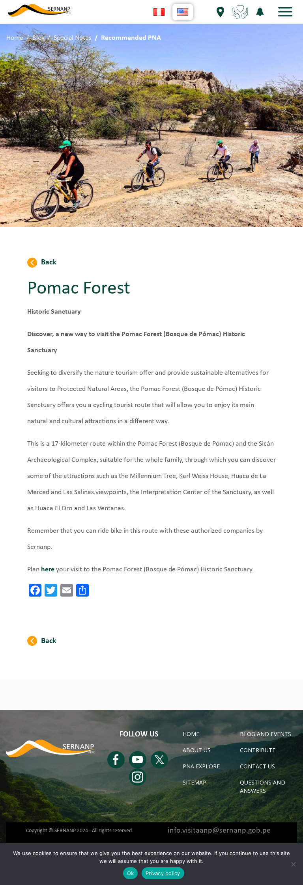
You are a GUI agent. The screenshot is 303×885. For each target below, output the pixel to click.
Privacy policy (163, 873)
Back (48, 262)
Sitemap (194, 782)
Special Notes (73, 38)
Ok (130, 873)
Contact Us (257, 766)
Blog (38, 38)
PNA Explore (201, 766)
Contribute (257, 750)
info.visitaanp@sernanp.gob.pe (219, 831)
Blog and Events (265, 734)
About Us (197, 750)
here (47, 569)
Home (14, 38)
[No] (293, 864)
